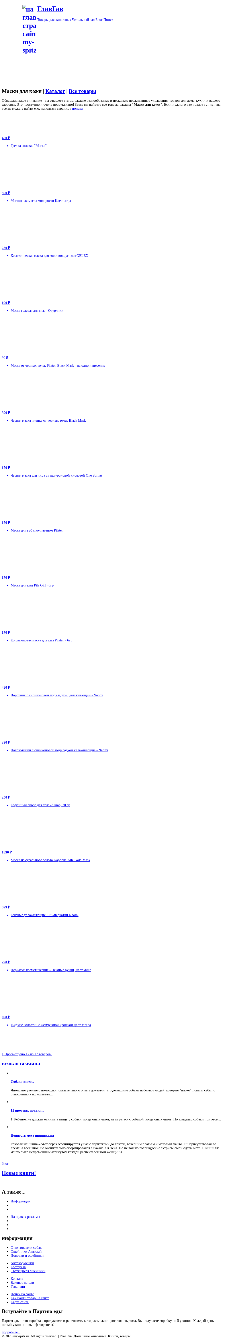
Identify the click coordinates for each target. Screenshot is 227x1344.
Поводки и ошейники (27, 1255)
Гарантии (18, 1286)
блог (5, 1163)
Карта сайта (20, 1302)
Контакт (17, 1278)
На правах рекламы (25, 1217)
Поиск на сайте (22, 1294)
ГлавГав (50, 9)
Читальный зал (83, 19)
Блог (99, 19)
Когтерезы (18, 1267)
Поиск (108, 19)
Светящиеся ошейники (28, 1271)
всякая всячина (21, 1063)
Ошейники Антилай (26, 1251)
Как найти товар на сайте (30, 1298)
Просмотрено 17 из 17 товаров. (28, 1054)
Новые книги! (19, 1173)
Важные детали (22, 1282)
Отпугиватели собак (26, 1247)
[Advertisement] (113, 86)
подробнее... (11, 1332)
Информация (20, 1201)
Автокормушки (22, 1263)
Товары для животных (54, 19)
